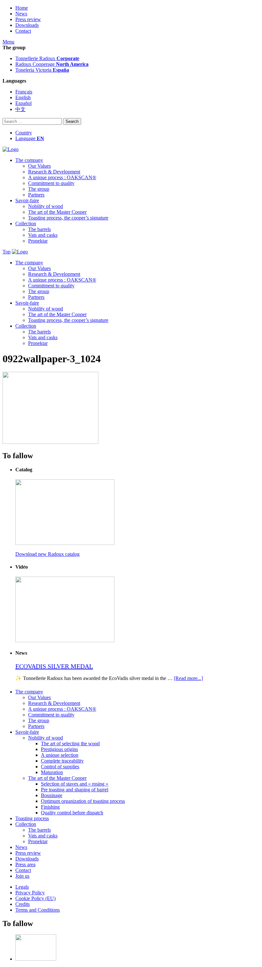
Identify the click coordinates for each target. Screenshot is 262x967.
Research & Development (54, 171)
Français (23, 91)
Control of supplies (60, 766)
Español (23, 103)
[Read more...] (188, 678)
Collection (25, 223)
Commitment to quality (51, 183)
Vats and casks (43, 235)
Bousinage (51, 795)
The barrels (39, 229)
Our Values (39, 166)
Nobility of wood (45, 206)
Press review (28, 19)
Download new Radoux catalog (47, 554)
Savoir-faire (27, 200)
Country (23, 132)
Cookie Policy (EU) (35, 898)
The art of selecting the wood (70, 743)
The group (38, 189)
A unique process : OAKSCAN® (62, 177)
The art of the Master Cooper (57, 212)
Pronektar (38, 241)
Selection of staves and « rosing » (74, 784)
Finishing (50, 807)
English (23, 97)
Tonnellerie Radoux (47, 58)
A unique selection (59, 755)
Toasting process (32, 818)
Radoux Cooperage (52, 64)
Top (7, 251)
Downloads (27, 25)
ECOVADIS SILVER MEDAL (54, 666)
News (21, 13)
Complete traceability (62, 760)
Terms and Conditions (37, 910)
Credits (22, 904)
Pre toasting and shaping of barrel (74, 789)
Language (29, 138)
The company (29, 160)
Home (21, 8)
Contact (23, 31)
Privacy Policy (30, 892)
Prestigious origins (59, 749)
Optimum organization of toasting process (83, 801)
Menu (8, 41)
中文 (20, 109)
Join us (22, 876)
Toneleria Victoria (42, 70)
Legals (22, 887)
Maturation (52, 772)
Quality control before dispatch (72, 812)
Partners (36, 194)
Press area (25, 864)
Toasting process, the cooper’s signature (68, 217)
